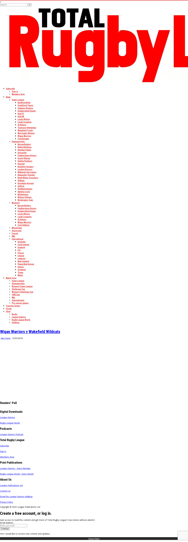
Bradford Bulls (24, 102)
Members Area (18, 94)
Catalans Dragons (25, 108)
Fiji (19, 250)
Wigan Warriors (24, 136)
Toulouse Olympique (27, 127)
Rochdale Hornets (26, 183)
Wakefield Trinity (25, 130)
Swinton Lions (24, 192)
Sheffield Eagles (25, 189)
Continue (5, 529)
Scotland (22, 270)
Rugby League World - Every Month (17, 474)
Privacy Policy (6, 502)
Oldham (21, 180)
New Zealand (23, 261)
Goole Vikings (24, 158)
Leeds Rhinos (24, 119)
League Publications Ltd (11, 485)
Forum (9, 308)
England (21, 247)
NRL (13, 236)
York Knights (23, 139)
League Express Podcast (11, 434)
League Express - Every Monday (15, 468)
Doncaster (22, 153)
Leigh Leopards (25, 122)
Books (14, 314)
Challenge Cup (18, 289)
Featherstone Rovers (27, 155)
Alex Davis (6, 338)
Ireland (21, 256)
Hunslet (21, 164)
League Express (19, 317)
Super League (18, 100)
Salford (21, 186)
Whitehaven (23, 194)
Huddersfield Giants (27, 111)
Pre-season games (20, 303)
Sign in (15, 91)
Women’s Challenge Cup (22, 292)
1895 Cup (16, 295)
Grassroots (17, 231)
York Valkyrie (23, 225)
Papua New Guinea (26, 264)
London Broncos (25, 169)
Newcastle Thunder (26, 175)
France (21, 253)
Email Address (6, 522)
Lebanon (21, 258)
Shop (8, 311)
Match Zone (11, 278)
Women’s (16, 203)
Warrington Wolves (26, 133)
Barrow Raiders (24, 144)
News (8, 97)
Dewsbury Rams (24, 150)
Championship (18, 141)
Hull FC (21, 114)
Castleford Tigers (25, 105)
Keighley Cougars (25, 166)
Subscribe (10, 88)
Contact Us (5, 491)
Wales (20, 275)
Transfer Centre (13, 306)
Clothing (15, 322)
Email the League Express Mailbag (16, 496)
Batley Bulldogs (25, 147)
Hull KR (21, 116)
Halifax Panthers (25, 161)
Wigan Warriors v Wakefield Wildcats (30, 331)
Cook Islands (23, 244)
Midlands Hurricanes (27, 172)
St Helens (22, 125)
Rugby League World (21, 320)
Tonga (20, 272)
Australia (22, 242)
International (17, 239)
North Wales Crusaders (28, 178)
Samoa (21, 267)
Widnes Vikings (25, 197)
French (15, 233)
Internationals (18, 300)
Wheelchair (17, 228)
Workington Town (25, 200)
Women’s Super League (22, 286)
